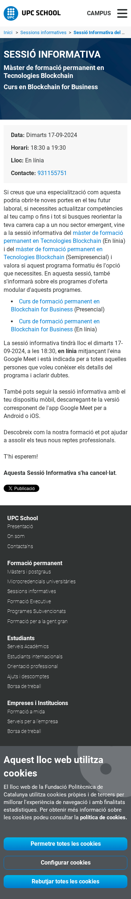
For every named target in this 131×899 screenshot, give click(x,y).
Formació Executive (29, 601)
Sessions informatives (44, 32)
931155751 (52, 173)
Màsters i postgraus (29, 572)
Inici (8, 32)
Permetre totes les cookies (66, 843)
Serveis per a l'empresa (32, 721)
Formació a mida (26, 711)
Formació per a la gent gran (37, 621)
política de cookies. (103, 817)
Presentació (20, 526)
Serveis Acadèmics (28, 646)
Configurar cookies (66, 862)
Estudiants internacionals (35, 656)
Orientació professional (32, 666)
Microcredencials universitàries (41, 581)
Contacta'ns (20, 546)
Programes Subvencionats (36, 611)
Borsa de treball (24, 686)
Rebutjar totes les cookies (65, 881)
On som (16, 536)
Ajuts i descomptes (28, 676)
